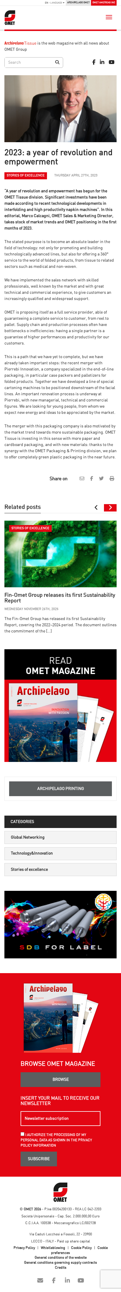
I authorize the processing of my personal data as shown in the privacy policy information (56, 1140)
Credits (60, 1267)
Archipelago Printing (60, 789)
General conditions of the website (61, 1257)
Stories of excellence (29, 870)
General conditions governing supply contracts (60, 1262)
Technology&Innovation (32, 853)
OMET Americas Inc (104, 2)
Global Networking (28, 837)
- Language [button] (54, 2)
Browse (61, 1080)
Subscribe (39, 1159)
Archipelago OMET (78, 2)
